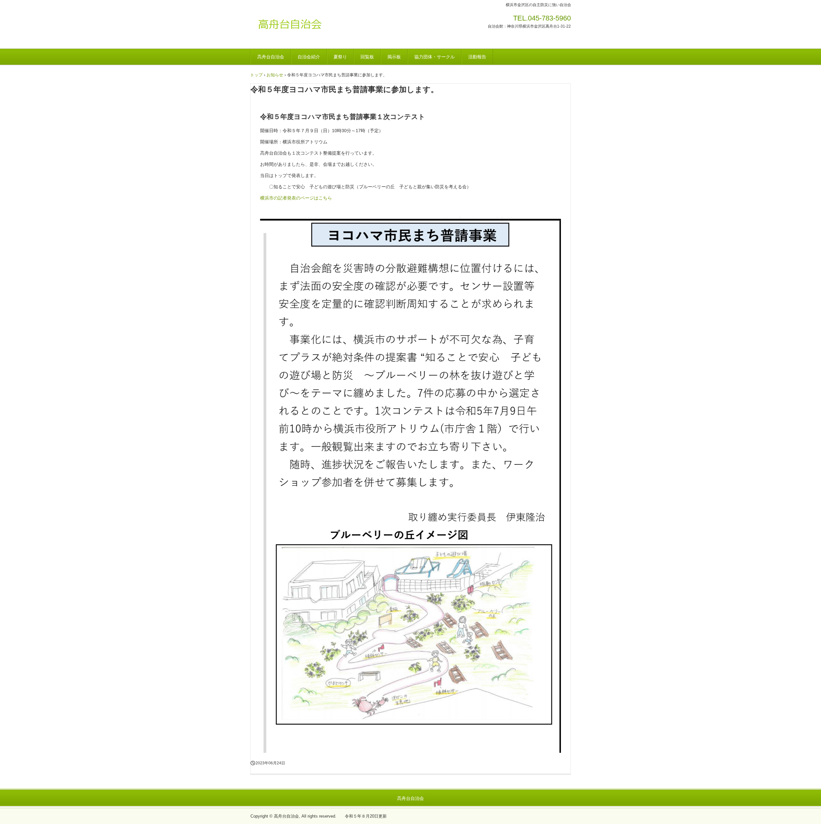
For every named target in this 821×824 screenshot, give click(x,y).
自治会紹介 (309, 56)
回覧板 (367, 56)
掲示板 (394, 56)
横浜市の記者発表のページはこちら (296, 197)
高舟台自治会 (295, 27)
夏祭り (340, 56)
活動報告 (477, 56)
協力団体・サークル (434, 56)
